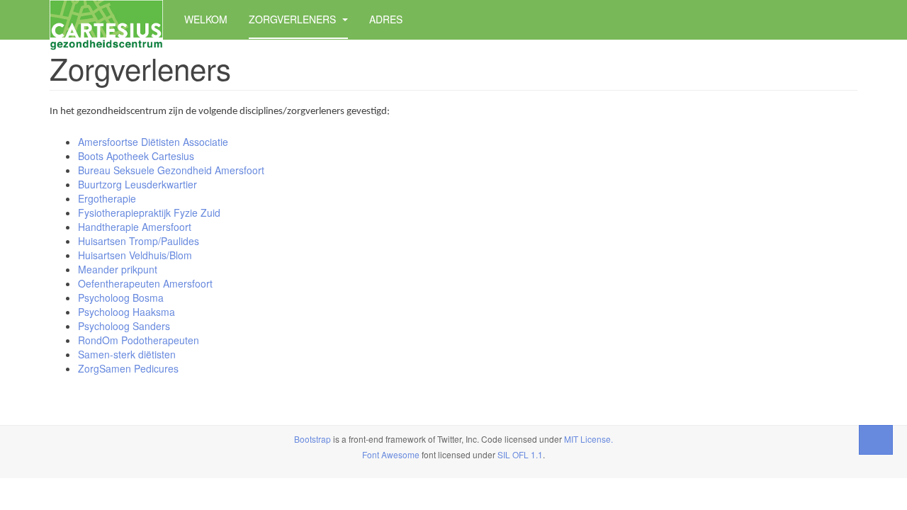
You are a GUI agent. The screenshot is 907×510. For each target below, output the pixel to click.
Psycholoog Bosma (121, 297)
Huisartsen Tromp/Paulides (138, 241)
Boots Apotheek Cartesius (137, 156)
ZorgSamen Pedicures (128, 368)
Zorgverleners (294, 19)
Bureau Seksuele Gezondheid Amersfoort (171, 170)
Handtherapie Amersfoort (134, 227)
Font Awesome (390, 454)
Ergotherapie (107, 198)
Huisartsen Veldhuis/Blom (135, 255)
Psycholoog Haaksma (126, 312)
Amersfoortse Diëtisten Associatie (153, 142)
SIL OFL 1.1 (520, 454)
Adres (385, 19)
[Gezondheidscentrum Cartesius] (106, 19)
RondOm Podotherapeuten (138, 340)
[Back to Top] (876, 440)
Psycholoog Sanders (124, 326)
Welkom (205, 19)
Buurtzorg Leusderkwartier (137, 184)
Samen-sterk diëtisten (127, 354)
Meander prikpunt (117, 269)
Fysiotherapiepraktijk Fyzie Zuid (149, 212)
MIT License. (588, 439)
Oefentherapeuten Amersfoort (145, 283)
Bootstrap (312, 439)
